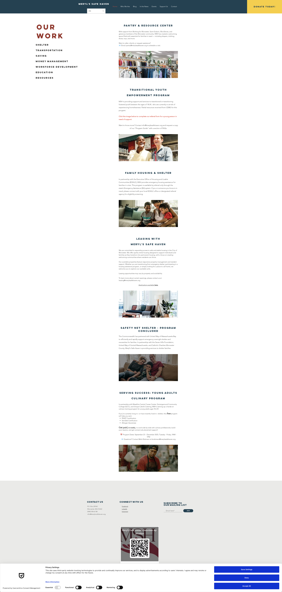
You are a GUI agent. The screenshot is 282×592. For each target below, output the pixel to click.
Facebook (125, 506)
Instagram (125, 511)
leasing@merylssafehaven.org (129, 280)
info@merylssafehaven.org (152, 125)
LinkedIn (124, 509)
